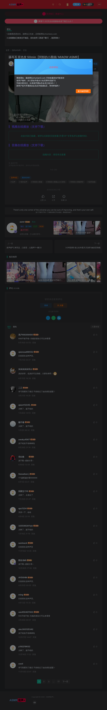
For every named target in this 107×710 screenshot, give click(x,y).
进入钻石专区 (83, 91)
